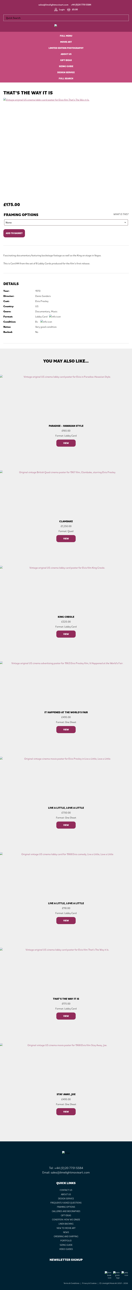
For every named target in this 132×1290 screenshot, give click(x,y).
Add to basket (14, 233)
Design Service (66, 1198)
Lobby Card (41, 316)
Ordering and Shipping (66, 1236)
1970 (37, 290)
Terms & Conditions (71, 1283)
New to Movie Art (66, 1228)
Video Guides (66, 1249)
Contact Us (66, 1190)
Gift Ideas (66, 1215)
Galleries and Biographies (66, 1211)
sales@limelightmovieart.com (53, 4)
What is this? (120, 214)
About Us (66, 1194)
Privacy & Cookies (89, 1283)
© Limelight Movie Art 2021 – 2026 (113, 1283)
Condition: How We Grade (66, 1219)
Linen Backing (66, 1223)
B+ (36, 321)
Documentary (42, 311)
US (36, 306)
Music (54, 311)
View (66, 443)
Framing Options (21, 214)
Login (62, 9)
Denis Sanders (43, 296)
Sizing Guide (66, 1244)
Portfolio (66, 1240)
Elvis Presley (41, 301)
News (66, 1232)
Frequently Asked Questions (66, 1202)
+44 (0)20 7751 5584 (81, 4)
